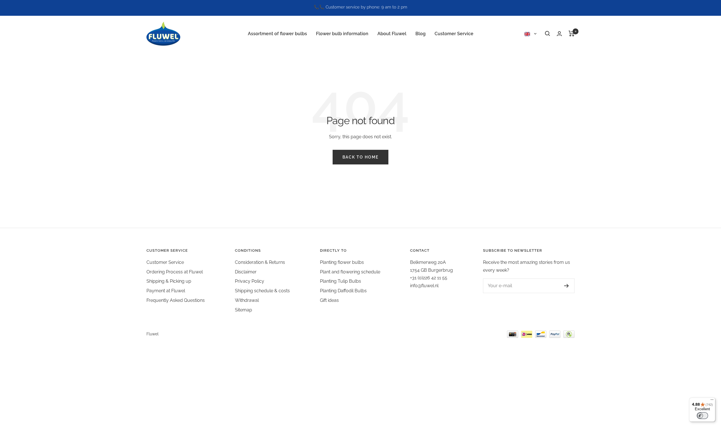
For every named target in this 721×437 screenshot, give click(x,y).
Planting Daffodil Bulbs (343, 290)
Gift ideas (329, 300)
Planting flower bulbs (342, 262)
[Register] (561, 286)
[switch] (702, 415)
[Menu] (712, 401)
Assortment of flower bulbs (277, 33)
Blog (420, 33)
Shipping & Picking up (168, 281)
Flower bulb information (342, 33)
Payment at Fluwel (165, 290)
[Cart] (572, 33)
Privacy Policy (249, 281)
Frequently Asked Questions (175, 300)
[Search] (547, 33)
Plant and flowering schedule (350, 272)
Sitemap (243, 310)
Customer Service (454, 33)
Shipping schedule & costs (262, 290)
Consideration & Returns (260, 262)
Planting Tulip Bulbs (340, 281)
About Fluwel (391, 33)
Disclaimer (246, 272)
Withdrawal (247, 300)
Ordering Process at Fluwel (174, 272)
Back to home (360, 157)
